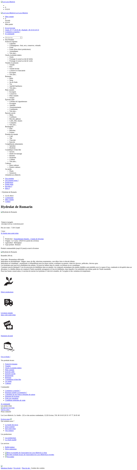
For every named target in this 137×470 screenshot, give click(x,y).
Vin (10, 84)
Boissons (8, 76)
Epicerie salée (9, 372)
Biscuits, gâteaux (15, 119)
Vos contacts (9, 430)
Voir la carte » (5, 410)
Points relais (9, 184)
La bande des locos (11, 425)
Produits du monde (11, 134)
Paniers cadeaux (14, 167)
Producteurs (9, 182)
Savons (11, 152)
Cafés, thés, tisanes (15, 121)
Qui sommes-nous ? (12, 180)
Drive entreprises (11, 449)
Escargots (12, 72)
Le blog (44, 453)
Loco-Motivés (15, 175)
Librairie (8, 175)
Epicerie (12, 142)
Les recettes (50, 455)
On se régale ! (5, 357)
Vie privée (16, 468)
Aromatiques (13, 51)
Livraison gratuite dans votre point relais (8, 314)
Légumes (12, 43)
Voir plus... (13, 53)
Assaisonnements (15, 107)
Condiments (13, 109)
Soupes (11, 98)
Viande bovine (14, 69)
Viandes (8, 366)
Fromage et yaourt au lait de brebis (21, 59)
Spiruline (12, 146)
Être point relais (10, 429)
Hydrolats (12, 157)
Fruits (11, 47)
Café (11, 136)
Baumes (12, 155)
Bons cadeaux (14, 165)
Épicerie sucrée (10, 113)
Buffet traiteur (10, 447)
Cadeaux (8, 163)
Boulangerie (9, 127)
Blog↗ (7, 188)
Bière (11, 78)
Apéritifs (12, 105)
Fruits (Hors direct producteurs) (20, 49)
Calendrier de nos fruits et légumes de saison (20, 394)
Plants (11, 171)
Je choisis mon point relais (10, 233)
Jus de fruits (13, 82)
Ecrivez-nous (5, 419)
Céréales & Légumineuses (18, 101)
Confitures (12, 117)
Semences (12, 173)
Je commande (9, 34)
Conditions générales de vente (15, 400)
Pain (10, 128)
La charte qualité (10, 440)
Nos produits (9, 178)
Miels (11, 115)
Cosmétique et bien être (13, 150)
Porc (11, 67)
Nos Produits (9, 40)
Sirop (11, 80)
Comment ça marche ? (12, 32)
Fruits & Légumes (11, 42)
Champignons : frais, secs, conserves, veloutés (25, 45)
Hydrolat (12, 148)
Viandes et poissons (11, 63)
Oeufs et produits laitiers (13, 55)
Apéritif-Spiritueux (15, 86)
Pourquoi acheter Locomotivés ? (16, 392)
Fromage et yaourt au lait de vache (21, 61)
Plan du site (26, 468)
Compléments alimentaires (14, 144)
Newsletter (10, 457)
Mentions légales (6, 468)
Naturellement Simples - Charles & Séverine (29, 239)
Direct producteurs (7, 292)
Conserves (12, 94)
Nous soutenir (10, 427)
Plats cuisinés (9, 90)
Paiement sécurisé (7, 336)
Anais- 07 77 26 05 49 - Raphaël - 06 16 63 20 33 (22, 30)
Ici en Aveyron (10, 28)
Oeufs (11, 57)
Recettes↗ (8, 186)
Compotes (12, 123)
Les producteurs (10, 438)
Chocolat (12, 140)
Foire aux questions (11, 398)
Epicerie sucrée (10, 374)
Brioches (12, 130)
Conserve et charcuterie (17, 70)
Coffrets (12, 159)
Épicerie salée (9, 99)
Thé (10, 138)
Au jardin (8, 169)
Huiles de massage (15, 154)
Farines (11, 132)
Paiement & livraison (12, 396)
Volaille (12, 65)
